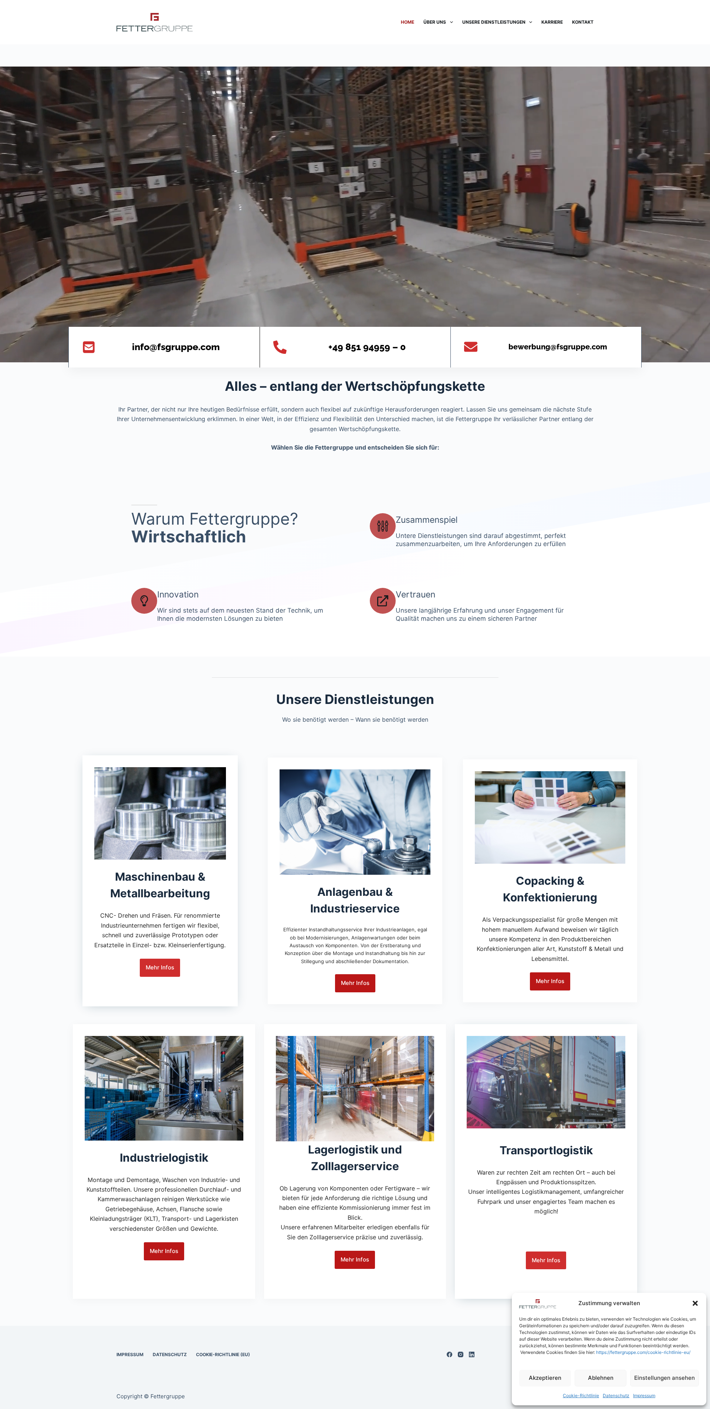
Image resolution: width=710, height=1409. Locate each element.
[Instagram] (460, 1354)
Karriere (552, 22)
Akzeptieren (545, 1377)
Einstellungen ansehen (664, 1377)
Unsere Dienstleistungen (493, 22)
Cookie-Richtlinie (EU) (223, 1354)
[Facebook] (449, 1354)
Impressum (644, 1395)
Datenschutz (616, 1395)
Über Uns (434, 22)
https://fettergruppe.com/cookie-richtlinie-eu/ (643, 1352)
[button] (695, 1303)
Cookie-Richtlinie (581, 1395)
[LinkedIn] (471, 1354)
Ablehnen (600, 1377)
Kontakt (583, 22)
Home (407, 22)
